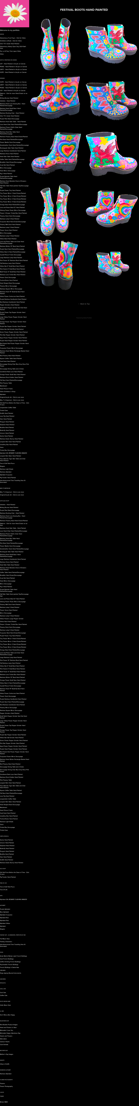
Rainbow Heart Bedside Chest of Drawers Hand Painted (13, 182)
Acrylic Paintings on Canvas (8, 60)
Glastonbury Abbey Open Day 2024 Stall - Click (13, 47)
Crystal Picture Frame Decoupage (10, 255)
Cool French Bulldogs (7, 959)
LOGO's (2, 1092)
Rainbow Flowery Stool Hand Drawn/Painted (14, 137)
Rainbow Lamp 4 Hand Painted (9, 236)
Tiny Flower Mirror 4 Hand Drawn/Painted (13, 202)
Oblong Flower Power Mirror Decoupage (13, 210)
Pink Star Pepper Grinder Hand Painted (12, 335)
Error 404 (4, 1102)
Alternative (3, 1039)
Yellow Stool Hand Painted (8, 239)
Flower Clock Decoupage (8, 277)
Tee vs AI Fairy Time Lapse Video (10, 51)
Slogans (2, 466)
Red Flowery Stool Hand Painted (10, 356)
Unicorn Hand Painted (7, 433)
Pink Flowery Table (6, 383)
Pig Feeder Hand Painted (8, 478)
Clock (1, 447)
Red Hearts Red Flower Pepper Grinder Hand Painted (14, 344)
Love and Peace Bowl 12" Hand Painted (12, 207)
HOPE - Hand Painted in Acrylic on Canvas (13, 72)
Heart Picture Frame (6, 389)
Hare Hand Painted (6, 419)
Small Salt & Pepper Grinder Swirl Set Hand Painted (13, 309)
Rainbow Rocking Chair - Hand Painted (12, 113)
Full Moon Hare (5, 939)
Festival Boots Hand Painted (9, 280)
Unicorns (3, 979)
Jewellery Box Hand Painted (9, 444)
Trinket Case (4, 410)
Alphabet (3, 394)
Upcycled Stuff (4, 501)
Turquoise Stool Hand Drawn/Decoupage (13, 222)
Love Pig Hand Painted (7, 416)
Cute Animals (4, 1044)
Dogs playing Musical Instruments (10, 973)
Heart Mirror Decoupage (7, 171)
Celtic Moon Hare (5, 1001)
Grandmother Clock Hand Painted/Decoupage (14, 145)
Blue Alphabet (4, 912)
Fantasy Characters (6, 942)
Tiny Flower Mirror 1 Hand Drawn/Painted (13, 193)
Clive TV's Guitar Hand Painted (9, 44)
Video (2, 54)
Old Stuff (3, 868)
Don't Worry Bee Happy (7, 1015)
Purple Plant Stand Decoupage (9, 119)
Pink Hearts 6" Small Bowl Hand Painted (12, 269)
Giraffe (2, 1060)
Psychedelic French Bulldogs (9, 965)
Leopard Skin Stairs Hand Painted (10, 456)
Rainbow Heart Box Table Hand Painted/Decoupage (10, 133)
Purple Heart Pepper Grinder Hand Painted (13, 341)
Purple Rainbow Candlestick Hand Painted (13, 299)
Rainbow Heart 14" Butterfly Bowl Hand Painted (12, 293)
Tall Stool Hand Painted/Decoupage (11, 380)
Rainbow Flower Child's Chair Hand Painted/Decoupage (11, 128)
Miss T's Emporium (5, 488)
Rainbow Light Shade (6, 469)
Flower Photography (6, 1080)
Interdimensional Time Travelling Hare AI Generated (12, 481)
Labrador (3, 970)
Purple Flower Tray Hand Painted (10, 190)
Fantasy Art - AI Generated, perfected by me (13, 935)
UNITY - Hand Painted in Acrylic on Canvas (13, 69)
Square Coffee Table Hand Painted (11, 358)
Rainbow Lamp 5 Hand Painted (9, 219)
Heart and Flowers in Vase (8, 1027)
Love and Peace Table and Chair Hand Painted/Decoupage (12, 242)
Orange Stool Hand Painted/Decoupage (12, 205)
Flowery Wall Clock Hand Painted (10, 224)
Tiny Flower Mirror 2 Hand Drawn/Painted (13, 196)
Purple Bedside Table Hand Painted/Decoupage (8, 177)
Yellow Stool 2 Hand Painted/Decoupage (12, 252)
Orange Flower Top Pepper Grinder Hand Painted (13, 323)
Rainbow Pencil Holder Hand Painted (11, 377)
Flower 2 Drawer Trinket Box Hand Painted (13, 213)
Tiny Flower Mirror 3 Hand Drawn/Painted (13, 199)
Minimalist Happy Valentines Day (10, 1033)
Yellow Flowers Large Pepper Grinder (12, 619)
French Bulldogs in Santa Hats (9, 967)
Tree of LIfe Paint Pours (7, 463)
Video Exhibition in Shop (7, 392)
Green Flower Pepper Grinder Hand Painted (14, 332)
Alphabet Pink (4, 920)
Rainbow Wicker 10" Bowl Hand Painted (12, 246)
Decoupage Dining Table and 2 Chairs (12, 369)
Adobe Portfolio (87, 318)
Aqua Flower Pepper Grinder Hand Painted (13, 338)
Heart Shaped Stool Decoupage (10, 283)
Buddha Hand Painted (7, 427)
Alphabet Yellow (5, 923)
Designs (2, 78)
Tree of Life (3, 883)
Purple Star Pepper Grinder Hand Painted (13, 326)
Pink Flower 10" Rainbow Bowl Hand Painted (14, 260)
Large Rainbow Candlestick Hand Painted (13, 151)
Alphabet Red (4, 918)
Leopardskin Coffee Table (8, 408)
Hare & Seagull (4, 836)
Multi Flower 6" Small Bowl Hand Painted (12, 272)
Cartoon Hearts (5, 1042)
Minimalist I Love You (6, 1030)
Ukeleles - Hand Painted (7, 101)
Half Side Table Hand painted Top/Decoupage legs (14, 187)
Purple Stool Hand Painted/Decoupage (12, 249)
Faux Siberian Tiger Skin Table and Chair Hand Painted (12, 460)
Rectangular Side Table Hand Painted (11, 148)
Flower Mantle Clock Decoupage (10, 142)
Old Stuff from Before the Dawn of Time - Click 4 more (14, 404)
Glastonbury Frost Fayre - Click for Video (13, 38)
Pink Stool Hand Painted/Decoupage (11, 139)
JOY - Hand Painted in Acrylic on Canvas (12, 64)
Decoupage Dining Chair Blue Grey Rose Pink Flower (14, 365)
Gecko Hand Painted (6, 436)
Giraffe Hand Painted (6, 413)
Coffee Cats (3, 995)
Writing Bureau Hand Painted (9, 98)
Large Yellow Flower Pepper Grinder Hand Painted (13, 318)
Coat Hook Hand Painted (7, 361)
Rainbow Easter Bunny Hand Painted (11, 439)
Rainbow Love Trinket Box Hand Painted (12, 275)
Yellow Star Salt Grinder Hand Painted (12, 329)
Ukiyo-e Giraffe (4, 1064)
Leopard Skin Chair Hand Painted (10, 442)
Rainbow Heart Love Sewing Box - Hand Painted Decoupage (12, 105)
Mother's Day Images (6, 1054)
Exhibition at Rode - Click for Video (11, 41)
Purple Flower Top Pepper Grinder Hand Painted (12, 313)
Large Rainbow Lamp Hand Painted (11, 258)
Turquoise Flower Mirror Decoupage (11, 348)
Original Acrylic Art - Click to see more (12, 397)
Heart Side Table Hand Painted (9, 156)
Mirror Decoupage (5, 168)
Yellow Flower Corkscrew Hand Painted (12, 296)
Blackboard (3, 386)
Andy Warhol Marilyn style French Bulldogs (13, 956)
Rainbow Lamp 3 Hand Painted (9, 227)
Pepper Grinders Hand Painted (9, 305)
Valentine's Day (4, 1021)
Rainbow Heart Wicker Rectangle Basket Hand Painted (14, 352)
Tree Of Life (3, 890)
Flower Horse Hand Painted (8, 230)
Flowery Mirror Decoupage (8, 286)
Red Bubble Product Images (9, 1025)
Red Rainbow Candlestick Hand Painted (12, 302)
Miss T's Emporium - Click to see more (12, 400)
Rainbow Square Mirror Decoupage (11, 289)
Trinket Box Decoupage (7, 450)
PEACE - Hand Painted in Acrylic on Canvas (13, 67)
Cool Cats (3, 989)
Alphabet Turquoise (6, 475)
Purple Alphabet (5, 909)
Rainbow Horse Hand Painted (9, 154)
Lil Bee (2, 1011)
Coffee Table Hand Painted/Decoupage (12, 159)
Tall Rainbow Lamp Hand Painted (10, 263)
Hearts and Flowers (6, 1036)
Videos (2, 34)
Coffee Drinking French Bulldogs (10, 962)
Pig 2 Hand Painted (6, 174)
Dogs (1, 952)
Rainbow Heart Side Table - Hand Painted (13, 122)
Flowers (2, 1083)
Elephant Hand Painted (7, 425)
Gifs (1, 895)
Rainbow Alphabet (5, 472)
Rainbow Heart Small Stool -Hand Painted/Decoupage (10, 109)
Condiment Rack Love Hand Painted (11, 372)
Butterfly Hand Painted (7, 430)
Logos (2, 1096)
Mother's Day (4, 1050)
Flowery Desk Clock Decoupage (10, 216)
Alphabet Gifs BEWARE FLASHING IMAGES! (13, 453)
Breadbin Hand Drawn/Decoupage (11, 162)
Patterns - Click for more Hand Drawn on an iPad (13, 94)
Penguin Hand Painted (7, 422)
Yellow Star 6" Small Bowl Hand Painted (12, 266)
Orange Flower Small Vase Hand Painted (12, 374)
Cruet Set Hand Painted (7, 165)
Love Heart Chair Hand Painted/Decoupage (13, 124)
